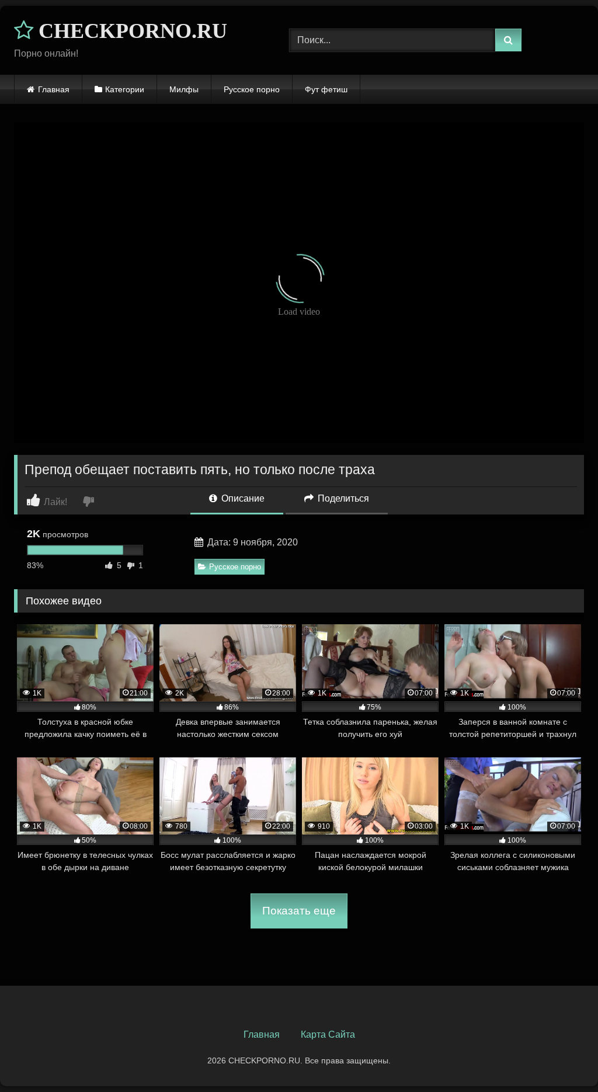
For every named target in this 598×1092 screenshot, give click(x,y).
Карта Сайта (328, 1034)
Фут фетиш (326, 89)
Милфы (184, 89)
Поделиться (342, 498)
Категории (124, 89)
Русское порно (252, 89)
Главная (53, 89)
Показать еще (299, 911)
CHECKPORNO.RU (130, 31)
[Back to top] (562, 1057)
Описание (242, 498)
